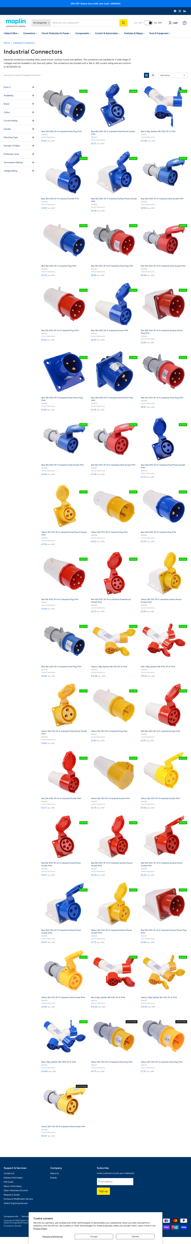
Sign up (103, 1191)
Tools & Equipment (159, 33)
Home (7, 43)
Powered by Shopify (12, 1226)
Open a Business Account (16, 1190)
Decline (135, 1236)
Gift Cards (8, 1182)
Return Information (13, 1186)
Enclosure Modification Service (18, 1199)
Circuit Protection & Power (56, 33)
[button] (146, 75)
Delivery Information (13, 1177)
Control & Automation (106, 33)
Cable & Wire (11, 33)
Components (82, 33)
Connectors (29, 33)
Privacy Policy (40, 1228)
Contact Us (9, 1173)
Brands (53, 1177)
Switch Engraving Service (16, 1203)
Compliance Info (11, 1216)
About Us (54, 1173)
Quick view (85, 86)
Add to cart (66, 124)
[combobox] (85, 22)
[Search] (123, 22)
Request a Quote (12, 1194)
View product (116, 1055)
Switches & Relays (133, 33)
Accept (94, 1236)
